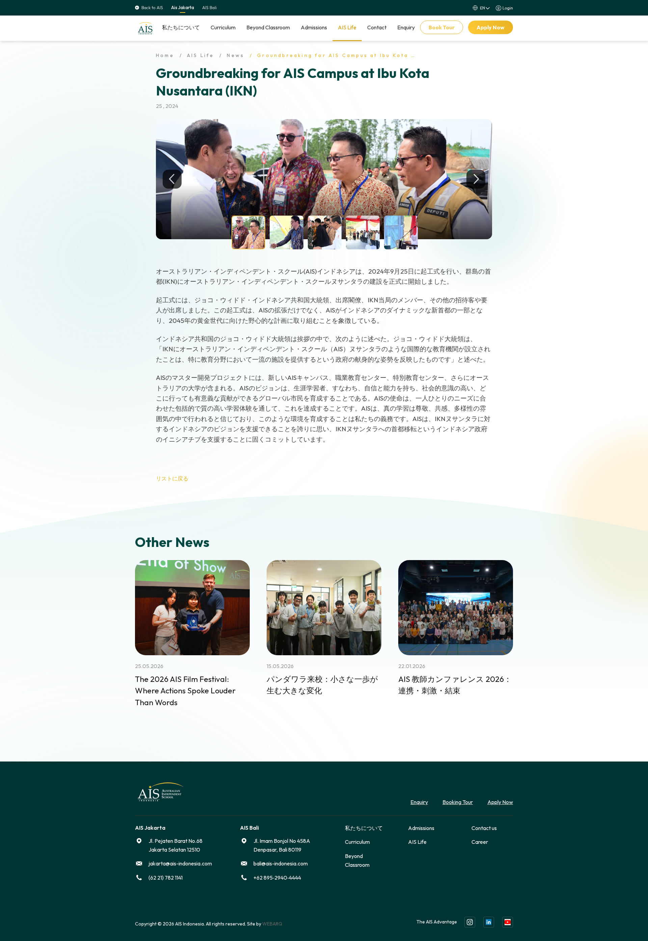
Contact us (484, 828)
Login (508, 7)
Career (479, 841)
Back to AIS (152, 7)
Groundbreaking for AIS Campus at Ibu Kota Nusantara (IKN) (361, 55)
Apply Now (491, 27)
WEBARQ (272, 924)
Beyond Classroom (268, 27)
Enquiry (406, 27)
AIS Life (347, 27)
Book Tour (442, 27)
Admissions (314, 27)
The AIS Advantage (436, 922)
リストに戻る (172, 478)
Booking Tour (457, 802)
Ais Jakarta (182, 7)
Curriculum (223, 27)
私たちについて (181, 27)
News (235, 55)
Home (165, 55)
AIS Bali (209, 7)
